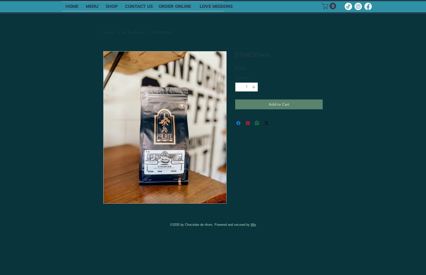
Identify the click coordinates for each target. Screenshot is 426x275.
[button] (329, 6)
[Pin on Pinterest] (248, 123)
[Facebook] (368, 6)
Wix (253, 224)
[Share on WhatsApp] (257, 123)
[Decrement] (239, 87)
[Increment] (254, 87)
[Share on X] (266, 123)
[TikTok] (348, 6)
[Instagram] (358, 6)
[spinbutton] (246, 87)
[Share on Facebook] (238, 123)
